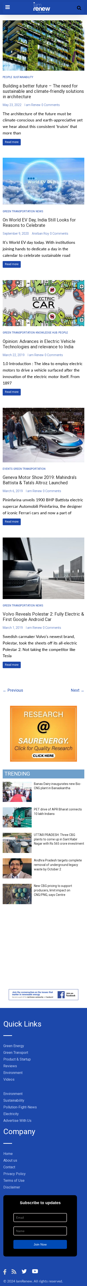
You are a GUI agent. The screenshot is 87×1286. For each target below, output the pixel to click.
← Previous (13, 690)
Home (8, 1154)
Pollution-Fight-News (20, 1107)
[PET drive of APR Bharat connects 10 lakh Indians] (17, 810)
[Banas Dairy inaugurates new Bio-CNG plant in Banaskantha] (17, 784)
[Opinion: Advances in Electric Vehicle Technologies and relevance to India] (44, 283)
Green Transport (15, 1052)
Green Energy (13, 1046)
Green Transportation (19, 211)
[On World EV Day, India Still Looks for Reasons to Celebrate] (44, 160)
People (7, 77)
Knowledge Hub (47, 332)
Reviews (10, 1066)
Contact (9, 1167)
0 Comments (50, 105)
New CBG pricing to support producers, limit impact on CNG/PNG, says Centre (53, 890)
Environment (13, 1073)
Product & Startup (17, 1059)
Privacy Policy (14, 1174)
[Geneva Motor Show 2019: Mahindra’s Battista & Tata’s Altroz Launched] (44, 410)
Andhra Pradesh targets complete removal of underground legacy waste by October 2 (58, 865)
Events (7, 468)
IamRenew (24, 1281)
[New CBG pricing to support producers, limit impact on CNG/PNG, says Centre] (17, 886)
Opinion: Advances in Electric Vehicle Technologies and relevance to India (39, 344)
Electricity (11, 1114)
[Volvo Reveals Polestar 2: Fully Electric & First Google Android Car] (44, 540)
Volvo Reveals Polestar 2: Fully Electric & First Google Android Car (43, 616)
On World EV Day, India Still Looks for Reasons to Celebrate (39, 222)
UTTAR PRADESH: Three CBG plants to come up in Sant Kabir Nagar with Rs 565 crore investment (59, 839)
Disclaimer (11, 1187)
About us (10, 1160)
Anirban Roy (40, 233)
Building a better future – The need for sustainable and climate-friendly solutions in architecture (43, 91)
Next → (77, 690)
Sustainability (23, 77)
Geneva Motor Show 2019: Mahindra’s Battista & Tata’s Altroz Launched (40, 480)
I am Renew (33, 105)
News (39, 211)
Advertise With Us (17, 1120)
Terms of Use (14, 1180)
